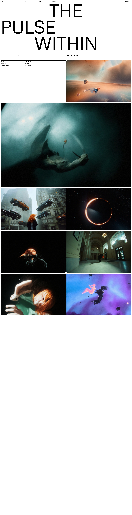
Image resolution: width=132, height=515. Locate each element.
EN (118, 1)
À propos (54, 1)
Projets (24, 1)
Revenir (2, 1)
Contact (67, 1)
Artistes (39, 1)
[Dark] (125, 1)
